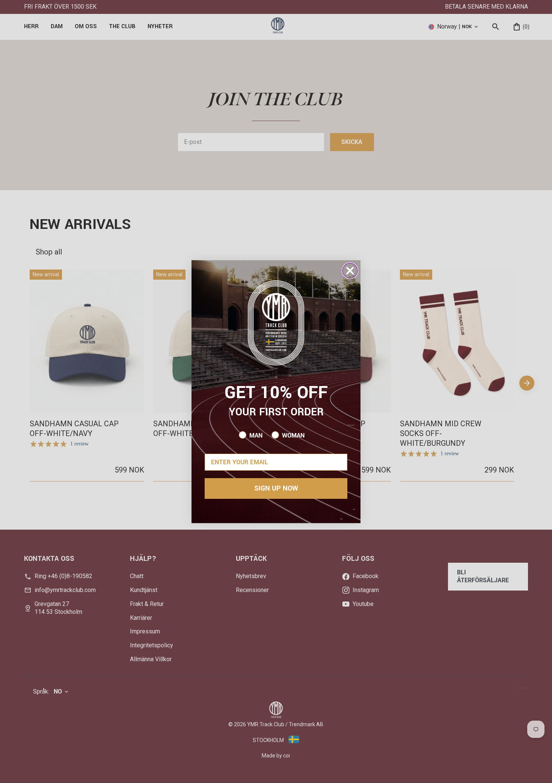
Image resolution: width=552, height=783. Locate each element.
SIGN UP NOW (276, 488)
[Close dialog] (349, 270)
